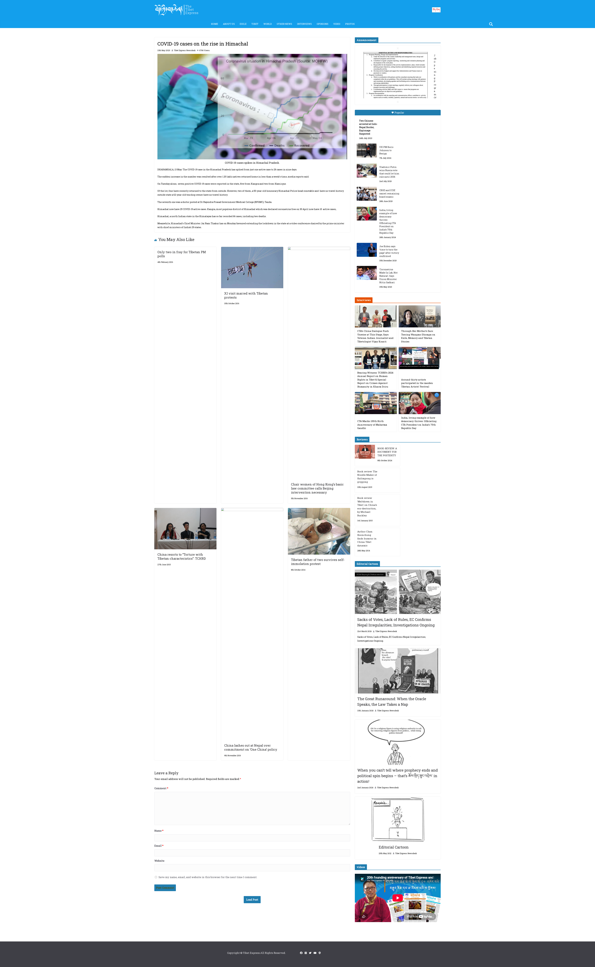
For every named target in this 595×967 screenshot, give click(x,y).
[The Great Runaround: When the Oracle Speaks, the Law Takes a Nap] (398, 670)
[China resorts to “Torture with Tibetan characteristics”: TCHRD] (185, 510)
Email (158, 845)
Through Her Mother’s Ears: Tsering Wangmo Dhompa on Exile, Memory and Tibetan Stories (418, 336)
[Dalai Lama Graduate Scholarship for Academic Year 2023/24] (394, 92)
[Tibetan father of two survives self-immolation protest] (319, 510)
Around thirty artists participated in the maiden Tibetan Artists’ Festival (417, 383)
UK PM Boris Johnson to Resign (386, 150)
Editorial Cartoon (394, 847)
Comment (161, 788)
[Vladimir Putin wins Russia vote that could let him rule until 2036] (367, 170)
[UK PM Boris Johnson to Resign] (367, 151)
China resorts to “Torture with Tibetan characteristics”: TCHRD (181, 556)
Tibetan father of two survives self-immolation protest (318, 562)
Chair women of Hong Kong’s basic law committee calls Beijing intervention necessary (317, 488)
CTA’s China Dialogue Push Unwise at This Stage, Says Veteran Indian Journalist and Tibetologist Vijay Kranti (375, 336)
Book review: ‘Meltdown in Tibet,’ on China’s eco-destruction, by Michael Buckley (367, 506)
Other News (284, 23)
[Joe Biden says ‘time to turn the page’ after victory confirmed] (367, 250)
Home (214, 23)
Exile (243, 23)
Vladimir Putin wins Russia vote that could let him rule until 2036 (389, 172)
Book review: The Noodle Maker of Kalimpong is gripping (367, 477)
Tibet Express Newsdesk (185, 50)
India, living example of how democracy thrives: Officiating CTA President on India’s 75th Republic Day (388, 221)
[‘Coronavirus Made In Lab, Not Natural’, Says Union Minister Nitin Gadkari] (367, 273)
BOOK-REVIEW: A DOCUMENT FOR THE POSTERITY (387, 452)
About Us (229, 23)
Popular (399, 112)
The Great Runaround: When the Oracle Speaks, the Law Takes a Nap (391, 701)
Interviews (304, 23)
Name (158, 830)
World (267, 23)
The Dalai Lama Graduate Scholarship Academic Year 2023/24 (393, 55)
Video (336, 23)
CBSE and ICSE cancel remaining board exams (389, 193)
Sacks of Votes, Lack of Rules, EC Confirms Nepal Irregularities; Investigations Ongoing (396, 622)
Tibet (254, 23)
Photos (350, 23)
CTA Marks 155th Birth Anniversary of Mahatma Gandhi (372, 425)
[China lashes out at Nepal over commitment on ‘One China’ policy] (252, 510)
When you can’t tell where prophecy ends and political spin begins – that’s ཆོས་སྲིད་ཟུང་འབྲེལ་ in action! (397, 776)
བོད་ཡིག (436, 9)
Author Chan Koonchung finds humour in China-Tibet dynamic (367, 538)
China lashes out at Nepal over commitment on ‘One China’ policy (250, 747)
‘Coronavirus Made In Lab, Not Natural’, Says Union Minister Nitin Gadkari (388, 276)
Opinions (322, 23)
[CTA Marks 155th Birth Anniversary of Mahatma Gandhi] (376, 403)
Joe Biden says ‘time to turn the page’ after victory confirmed (389, 251)
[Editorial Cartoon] (398, 819)
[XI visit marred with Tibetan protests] (252, 249)
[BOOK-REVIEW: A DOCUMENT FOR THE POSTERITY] (365, 455)
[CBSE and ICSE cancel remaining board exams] (367, 194)
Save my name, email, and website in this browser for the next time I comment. (208, 877)
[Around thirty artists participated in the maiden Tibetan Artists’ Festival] (420, 358)
